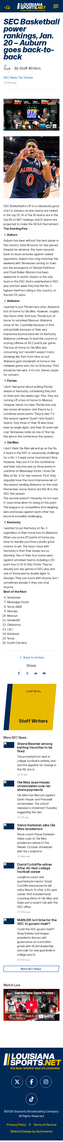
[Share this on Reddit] (35, 673)
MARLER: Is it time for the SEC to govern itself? (37, 921)
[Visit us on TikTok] (31, 1099)
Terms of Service (44, 1125)
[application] (31, 115)
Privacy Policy (16, 1125)
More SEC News (31, 969)
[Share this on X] (27, 673)
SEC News (10, 77)
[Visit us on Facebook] (31, 1082)
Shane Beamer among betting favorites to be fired (34, 747)
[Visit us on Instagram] (46, 1082)
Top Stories (25, 77)
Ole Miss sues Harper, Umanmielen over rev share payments (34, 786)
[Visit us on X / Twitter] (17, 1082)
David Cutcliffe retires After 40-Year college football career (34, 868)
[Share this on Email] (44, 673)
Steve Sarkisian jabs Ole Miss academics (36, 827)
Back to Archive (33, 657)
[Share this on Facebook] (18, 673)
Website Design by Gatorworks (31, 1131)
